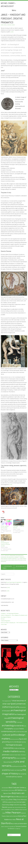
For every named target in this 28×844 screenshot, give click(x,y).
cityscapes (16, 728)
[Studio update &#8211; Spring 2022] (6, 522)
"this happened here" (6, 700)
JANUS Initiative (4, 558)
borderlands (19, 726)
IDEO (19, 807)
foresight (22, 557)
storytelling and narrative (17, 766)
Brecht (20, 796)
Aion (21, 558)
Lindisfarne (16, 809)
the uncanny (22, 774)
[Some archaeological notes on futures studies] (6, 537)
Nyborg (20, 816)
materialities (8, 748)
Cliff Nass (13, 802)
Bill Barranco (6, 790)
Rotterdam (23, 823)
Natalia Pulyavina (19, 560)
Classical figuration (5, 620)
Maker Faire (22, 809)
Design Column (14, 804)
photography (9, 758)
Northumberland (14, 816)
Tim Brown (11, 828)
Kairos (12, 560)
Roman (3, 619)
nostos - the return (21, 754)
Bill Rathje (18, 790)
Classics (21, 728)
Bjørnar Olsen (7, 793)
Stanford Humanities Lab (10, 826)
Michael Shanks (11, 24)
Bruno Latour (5, 799)
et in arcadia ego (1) (21, 567)
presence (18, 758)
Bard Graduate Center (16, 787)
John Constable (5, 809)
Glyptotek (9, 807)
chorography (8, 728)
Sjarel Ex (3, 826)
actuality (7, 555)
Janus (9, 560)
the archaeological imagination (14, 582)
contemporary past (21, 731)
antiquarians (13, 555)
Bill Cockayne (12, 790)
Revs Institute (15, 823)
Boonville (15, 797)
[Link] (12, 31)
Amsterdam (5, 787)
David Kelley (5, 804)
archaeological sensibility (13, 557)
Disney (20, 804)
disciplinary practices (14, 739)
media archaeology (19, 748)
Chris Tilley (13, 799)
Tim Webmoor (17, 828)
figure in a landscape (14, 742)
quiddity (23, 758)
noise (15, 754)
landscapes (18, 745)
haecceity (23, 742)
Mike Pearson (13, 812)
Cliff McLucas (6, 802)
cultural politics (10, 735)
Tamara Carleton (21, 826)
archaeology (8, 725)
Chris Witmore (22, 799)
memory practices (12, 558)
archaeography (6, 710)
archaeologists (19, 722)
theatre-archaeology (16, 770)
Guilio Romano (4, 560)
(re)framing (7, 707)
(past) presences (18, 704)
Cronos (24, 558)
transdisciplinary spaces (14, 776)
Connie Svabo (20, 802)
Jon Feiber (12, 809)
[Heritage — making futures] (18, 522)
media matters (10, 751)
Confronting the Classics (7, 567)
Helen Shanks (15, 807)
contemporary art (8, 731)
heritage (9, 745)
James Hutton (23, 807)
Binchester (24, 790)
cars (25, 725)
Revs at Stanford (8, 762)
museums (11, 754)
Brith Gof (24, 796)
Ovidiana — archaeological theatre (10, 613)
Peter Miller (12, 819)
